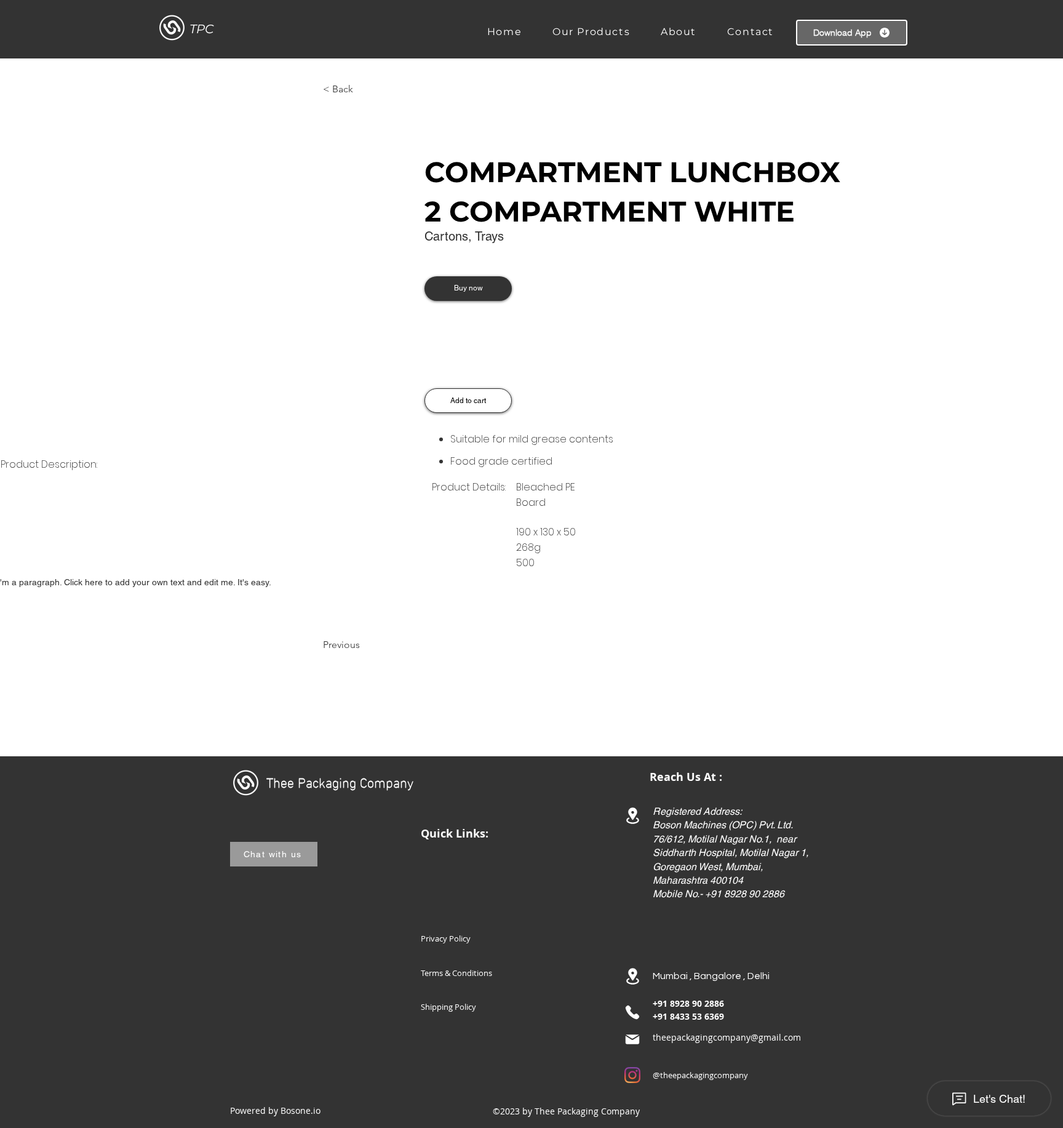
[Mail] (632, 1039)
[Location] (632, 815)
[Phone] (632, 1012)
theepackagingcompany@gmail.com (727, 1037)
